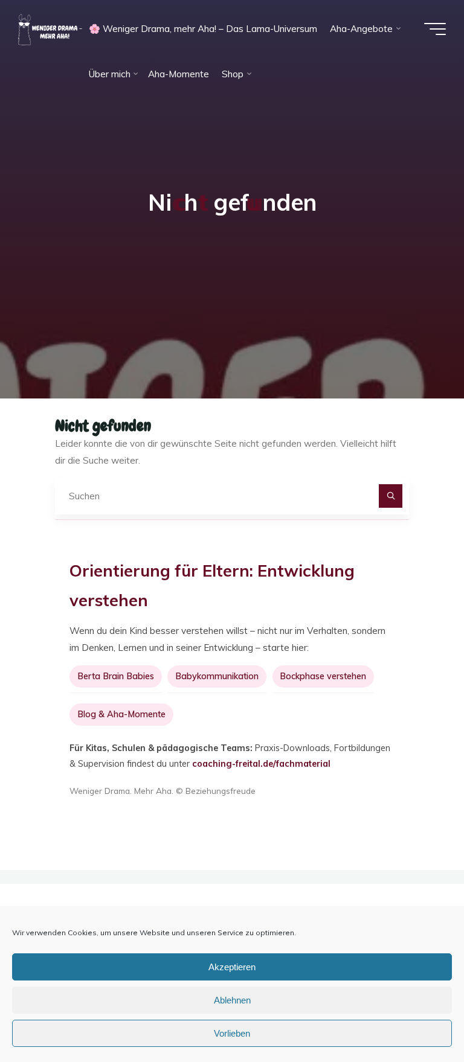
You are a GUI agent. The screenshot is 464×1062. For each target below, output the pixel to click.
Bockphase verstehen (323, 676)
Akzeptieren (232, 967)
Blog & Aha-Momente (121, 714)
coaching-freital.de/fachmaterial (261, 763)
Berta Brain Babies (115, 676)
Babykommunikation (217, 676)
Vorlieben (232, 1033)
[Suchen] (391, 496)
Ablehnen (232, 1000)
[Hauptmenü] (435, 29)
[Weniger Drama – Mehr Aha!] (50, 28)
